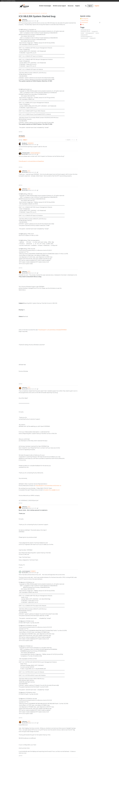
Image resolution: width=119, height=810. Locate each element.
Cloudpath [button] (95, 31)
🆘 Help (82, 24)
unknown (24, 19)
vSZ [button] (97, 33)
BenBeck (24, 143)
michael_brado (26, 152)
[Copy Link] (37, 21)
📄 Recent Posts (84, 20)
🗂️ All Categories (84, 18)
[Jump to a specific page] (76, 140)
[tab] (22, 136)
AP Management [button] (90, 33)
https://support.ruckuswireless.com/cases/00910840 (52, 329)
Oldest (25, 140)
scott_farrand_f (26, 571)
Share (20, 132)
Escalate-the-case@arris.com (52, 490)
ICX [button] (82, 33)
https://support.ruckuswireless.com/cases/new (31, 161)
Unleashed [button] (92, 38)
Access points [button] (84, 34)
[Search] (86, 6)
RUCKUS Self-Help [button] (85, 29)
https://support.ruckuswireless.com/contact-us (48, 485)
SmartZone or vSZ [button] (85, 31)
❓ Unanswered (90, 22)
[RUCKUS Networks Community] (24, 6)
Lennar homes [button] (84, 38)
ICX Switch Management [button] (86, 36)
